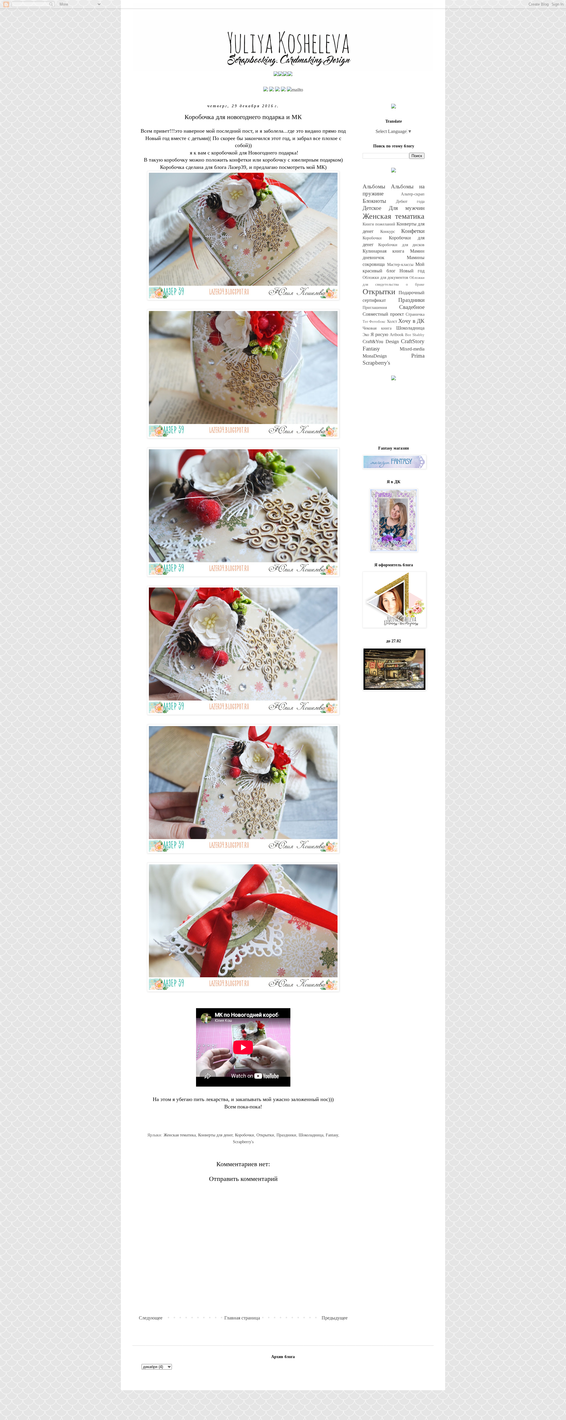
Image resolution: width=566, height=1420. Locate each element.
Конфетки (412, 231)
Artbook (397, 334)
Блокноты (374, 201)
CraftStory (412, 341)
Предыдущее (335, 1317)
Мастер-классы (400, 264)
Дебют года (410, 201)
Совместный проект (383, 314)
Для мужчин (407, 208)
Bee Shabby (414, 335)
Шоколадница (311, 1135)
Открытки (265, 1135)
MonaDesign (375, 355)
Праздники (286, 1135)
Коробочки (244, 1135)
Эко (366, 334)
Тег (365, 322)
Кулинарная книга (383, 251)
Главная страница (242, 1317)
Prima (417, 356)
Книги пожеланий (379, 224)
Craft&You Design (381, 341)
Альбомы (374, 186)
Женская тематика (180, 1135)
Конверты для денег (215, 1135)
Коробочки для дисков (401, 244)
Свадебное (411, 307)
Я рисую (379, 334)
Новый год (411, 270)
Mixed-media (412, 348)
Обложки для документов (385, 277)
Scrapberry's (243, 1141)
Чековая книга (377, 328)
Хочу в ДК (411, 321)
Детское (372, 208)
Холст (392, 321)
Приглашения (375, 307)
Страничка (415, 314)
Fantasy (332, 1135)
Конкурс (387, 231)
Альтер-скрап (412, 194)
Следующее (150, 1317)
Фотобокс (377, 322)
